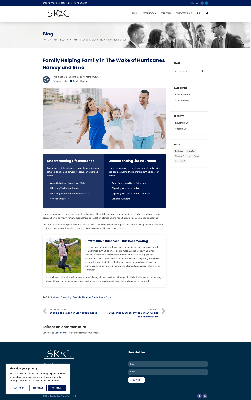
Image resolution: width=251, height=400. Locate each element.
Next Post (133, 313)
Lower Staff (105, 297)
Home (135, 13)
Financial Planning (82, 297)
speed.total (62, 81)
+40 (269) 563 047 (78, 3)
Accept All (57, 388)
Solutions (166, 13)
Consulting (66, 297)
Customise (19, 388)
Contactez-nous (184, 13)
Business (54, 297)
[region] (38, 379)
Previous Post (73, 311)
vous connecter (62, 332)
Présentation (149, 13)
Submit (136, 380)
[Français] (198, 13)
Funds (95, 297)
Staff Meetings (182, 100)
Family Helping (61, 39)
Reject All (38, 388)
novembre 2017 (183, 123)
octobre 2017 (182, 128)
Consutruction (182, 94)
